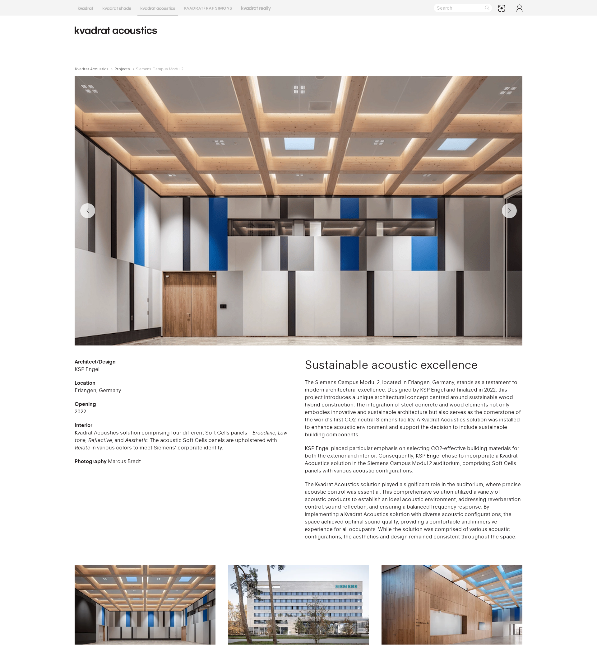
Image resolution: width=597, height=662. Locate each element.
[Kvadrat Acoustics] (157, 8)
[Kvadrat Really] (256, 8)
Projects (122, 69)
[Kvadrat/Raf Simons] (208, 8)
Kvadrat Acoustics (92, 69)
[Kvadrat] (85, 8)
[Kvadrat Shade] (117, 8)
